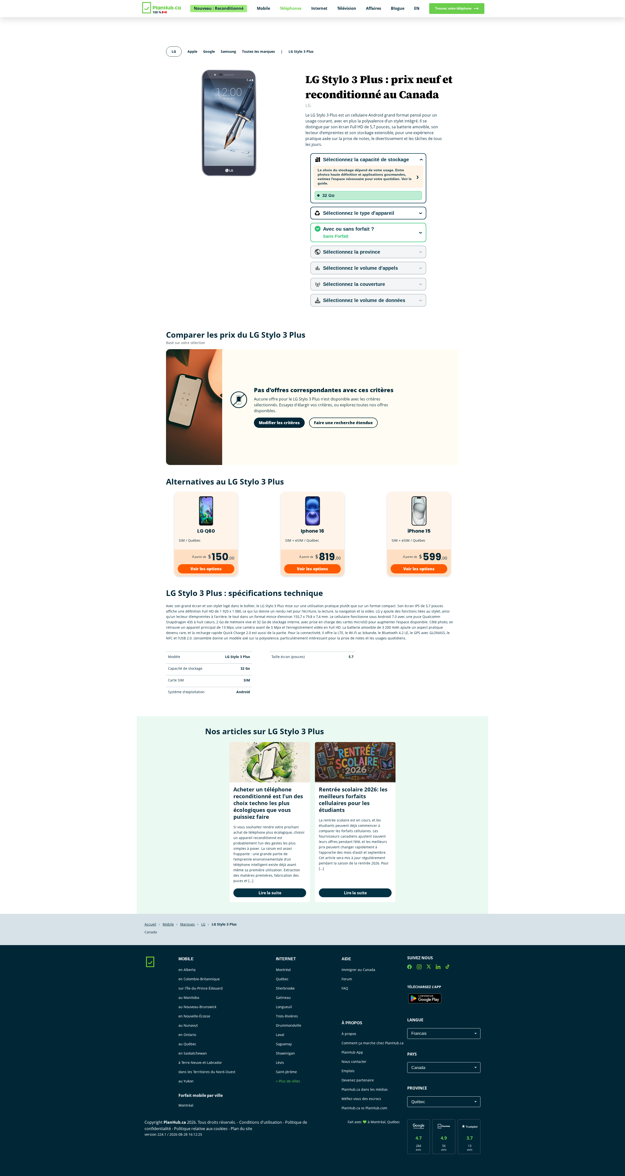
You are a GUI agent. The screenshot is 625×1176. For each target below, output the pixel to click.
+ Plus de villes (288, 1081)
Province (417, 1088)
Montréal (185, 1105)
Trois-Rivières (287, 1016)
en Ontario (187, 1034)
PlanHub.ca (175, 1122)
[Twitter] (429, 967)
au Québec (187, 1044)
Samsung (228, 51)
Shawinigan (285, 1053)
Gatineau (283, 997)
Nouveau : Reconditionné (218, 8)
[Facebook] (409, 967)
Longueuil (284, 1006)
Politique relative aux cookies (201, 1128)
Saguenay (284, 1044)
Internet (319, 8)
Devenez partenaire (358, 1080)
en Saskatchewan (192, 1053)
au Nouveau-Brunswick (197, 1006)
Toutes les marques (258, 51)
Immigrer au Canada (358, 969)
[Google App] (424, 999)
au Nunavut (188, 1025)
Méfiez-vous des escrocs (361, 1098)
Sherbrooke (285, 988)
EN (416, 8)
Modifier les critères (279, 422)
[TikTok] (447, 967)
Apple (192, 51)
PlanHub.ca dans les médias (365, 1089)
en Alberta (187, 969)
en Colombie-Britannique (199, 979)
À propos (349, 1033)
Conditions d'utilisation (261, 1122)
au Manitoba (188, 997)
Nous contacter (354, 1061)
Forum (347, 979)
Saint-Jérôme (286, 1071)
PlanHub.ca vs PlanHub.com (364, 1108)
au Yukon (186, 1081)
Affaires (373, 8)
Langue (415, 1020)
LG (174, 51)
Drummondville (288, 1025)
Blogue (397, 8)
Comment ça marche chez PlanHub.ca (373, 1043)
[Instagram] (419, 967)
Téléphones (291, 8)
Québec (282, 979)
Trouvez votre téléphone (453, 8)
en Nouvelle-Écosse (194, 1016)
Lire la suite (270, 892)
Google (209, 51)
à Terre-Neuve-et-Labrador (200, 1062)
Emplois (348, 1070)
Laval (280, 1034)
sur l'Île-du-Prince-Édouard (200, 988)
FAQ (345, 988)
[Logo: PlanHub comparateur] (162, 13)
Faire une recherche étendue (343, 422)
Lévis (280, 1062)
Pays (412, 1054)
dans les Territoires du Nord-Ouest (206, 1071)
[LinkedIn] (438, 967)
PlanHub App (352, 1052)
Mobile (263, 8)
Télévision (346, 8)
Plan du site (241, 1128)
